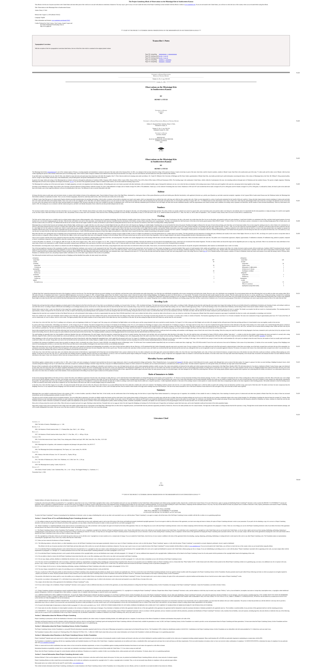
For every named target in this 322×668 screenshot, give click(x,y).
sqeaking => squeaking (165, 59)
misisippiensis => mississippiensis (168, 54)
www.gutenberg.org (190, 4)
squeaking (262, 336)
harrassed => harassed (165, 61)
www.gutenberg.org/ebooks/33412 (61, 20)
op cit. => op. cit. (163, 56)
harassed (179, 362)
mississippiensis (51, 172)
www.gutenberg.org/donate (47, 642)
